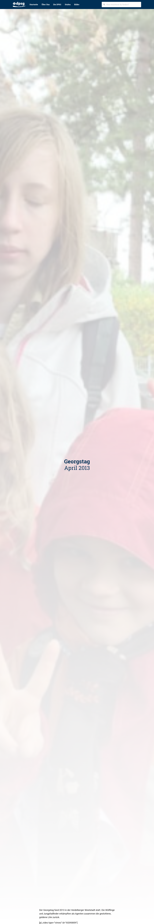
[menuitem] (19, 4)
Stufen (68, 4)
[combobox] (121, 4)
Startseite (34, 4)
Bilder (76, 4)
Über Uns (46, 4)
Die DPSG (57, 4)
